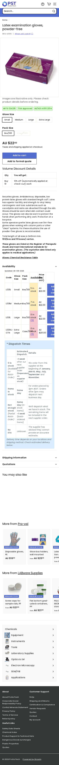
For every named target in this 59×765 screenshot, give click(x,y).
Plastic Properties (10, 743)
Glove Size (8, 114)
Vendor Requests (38, 708)
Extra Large (44, 119)
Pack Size (7, 127)
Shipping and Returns (39, 701)
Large (31, 119)
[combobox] (29, 11)
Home (4, 20)
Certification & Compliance (42, 704)
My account (35, 719)
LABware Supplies (30, 573)
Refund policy (8, 718)
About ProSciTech (10, 697)
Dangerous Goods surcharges (16, 739)
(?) (32, 320)
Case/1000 (22, 133)
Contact (33, 716)
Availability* (37, 277)
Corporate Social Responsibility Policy (11, 702)
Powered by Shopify (32, 759)
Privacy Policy (8, 711)
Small (7, 119)
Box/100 (8, 133)
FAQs (32, 697)
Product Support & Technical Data (18, 736)
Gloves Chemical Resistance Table (20, 257)
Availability (8, 266)
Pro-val (23, 524)
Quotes (33, 712)
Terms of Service (10, 715)
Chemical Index (9, 732)
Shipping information (14, 457)
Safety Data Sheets (11, 728)
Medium (19, 119)
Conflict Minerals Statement (15, 707)
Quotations (8, 464)
